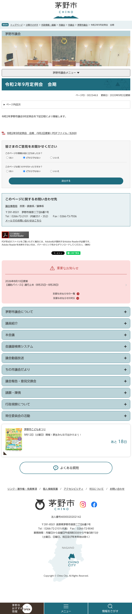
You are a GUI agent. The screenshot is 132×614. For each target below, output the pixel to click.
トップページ (16, 25)
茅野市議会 (82, 25)
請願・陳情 (13, 392)
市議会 (62, 25)
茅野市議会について (19, 311)
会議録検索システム (19, 346)
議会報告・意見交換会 (20, 381)
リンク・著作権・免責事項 (22, 489)
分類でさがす (32, 25)
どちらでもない (33, 158)
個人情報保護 (50, 489)
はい (11, 158)
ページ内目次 (13, 104)
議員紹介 (11, 323)
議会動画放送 (14, 358)
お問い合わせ (117, 489)
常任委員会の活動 (17, 415)
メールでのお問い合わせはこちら (23, 220)
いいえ (56, 158)
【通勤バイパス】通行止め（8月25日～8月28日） (32, 285)
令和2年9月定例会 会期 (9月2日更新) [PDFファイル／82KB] (42, 133)
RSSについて (97, 489)
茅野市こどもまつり (35, 429)
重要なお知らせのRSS (64, 298)
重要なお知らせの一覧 (64, 294)
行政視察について (17, 404)
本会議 (10, 334)
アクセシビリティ (73, 489)
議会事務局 (11, 206)
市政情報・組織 (48, 25)
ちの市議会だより (17, 369)
